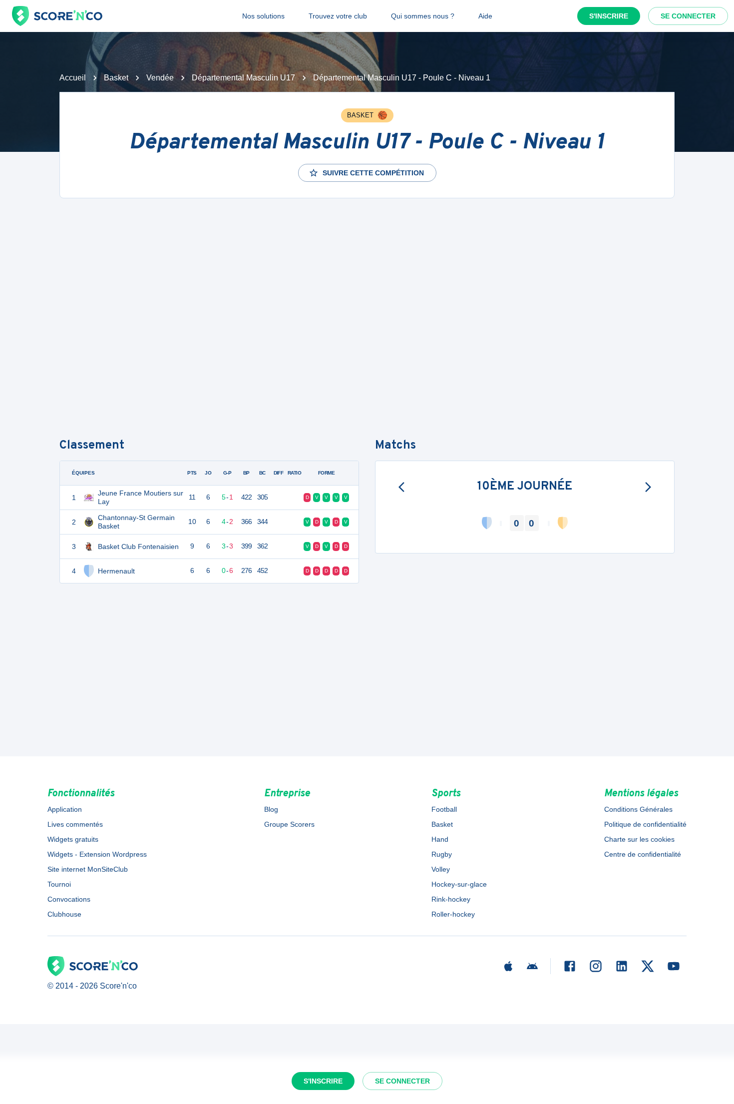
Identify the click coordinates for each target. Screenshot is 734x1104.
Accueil (72, 77)
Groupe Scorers (289, 824)
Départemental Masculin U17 (243, 77)
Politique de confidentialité (645, 824)
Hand (439, 839)
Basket (116, 77)
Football (444, 809)
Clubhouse (64, 914)
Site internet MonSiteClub (87, 869)
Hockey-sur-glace (459, 884)
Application (64, 809)
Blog (271, 809)
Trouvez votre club (338, 16)
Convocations (68, 899)
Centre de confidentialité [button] (642, 854)
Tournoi (59, 884)
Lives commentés (75, 824)
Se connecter (688, 16)
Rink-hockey (450, 899)
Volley (440, 869)
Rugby (441, 854)
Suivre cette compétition (373, 173)
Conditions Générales (638, 809)
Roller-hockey (453, 914)
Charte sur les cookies (639, 839)
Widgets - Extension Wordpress (97, 854)
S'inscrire (608, 16)
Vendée (160, 77)
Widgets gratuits (72, 839)
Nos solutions (263, 16)
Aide (485, 16)
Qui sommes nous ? (422, 16)
